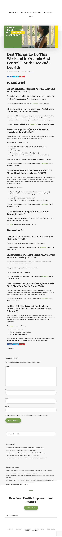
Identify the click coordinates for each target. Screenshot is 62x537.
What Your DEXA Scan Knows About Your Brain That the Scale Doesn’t (34, 470)
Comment (8, 366)
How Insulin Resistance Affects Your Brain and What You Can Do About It (24, 447)
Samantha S (10, 470)
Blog (14, 348)
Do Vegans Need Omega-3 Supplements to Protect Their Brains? (22, 455)
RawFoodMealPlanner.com (31, 5)
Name (7, 389)
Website (7, 406)
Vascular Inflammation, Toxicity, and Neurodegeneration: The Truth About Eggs (26, 453)
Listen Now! (31, 508)
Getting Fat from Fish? (22, 484)
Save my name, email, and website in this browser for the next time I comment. (27, 415)
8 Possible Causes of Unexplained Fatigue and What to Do (21, 450)
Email (7, 398)
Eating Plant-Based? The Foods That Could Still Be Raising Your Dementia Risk (26, 458)
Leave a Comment (29, 71)
